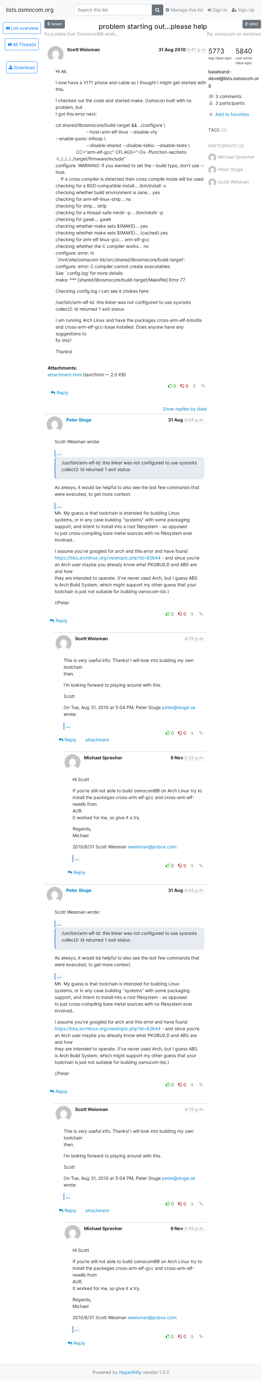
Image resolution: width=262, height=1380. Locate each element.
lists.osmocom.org (30, 9)
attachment (97, 739)
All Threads (24, 44)
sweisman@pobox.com (152, 846)
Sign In (219, 9)
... (59, 453)
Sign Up (246, 9)
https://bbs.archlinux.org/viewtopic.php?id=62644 (108, 557)
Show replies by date (185, 409)
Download (24, 67)
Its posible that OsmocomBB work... (81, 34)
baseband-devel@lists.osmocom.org (233, 78)
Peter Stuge (78, 419)
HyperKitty (130, 1372)
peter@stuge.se (178, 707)
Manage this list (186, 9)
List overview (24, 28)
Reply (61, 392)
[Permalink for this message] (203, 386)
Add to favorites (232, 114)
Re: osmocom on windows (234, 34)
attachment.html (65, 374)
